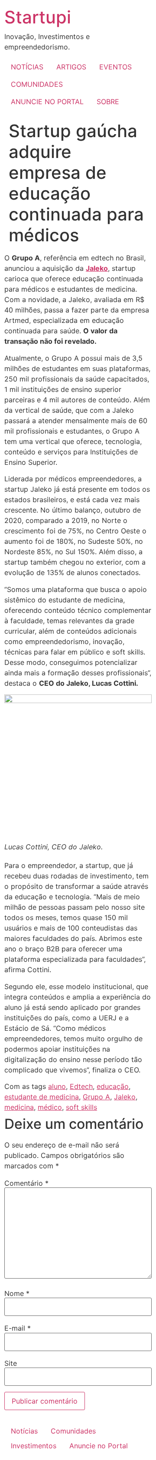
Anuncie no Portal (98, 1445)
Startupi (37, 17)
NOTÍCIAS (27, 66)
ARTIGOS (71, 66)
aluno (57, 1086)
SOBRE (108, 101)
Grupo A (96, 1096)
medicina (19, 1107)
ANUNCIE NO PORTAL (47, 101)
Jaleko (97, 268)
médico (50, 1107)
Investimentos (33, 1445)
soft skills (81, 1107)
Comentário (26, 1183)
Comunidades (73, 1431)
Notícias (24, 1431)
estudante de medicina (41, 1096)
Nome (16, 1293)
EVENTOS (115, 66)
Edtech (81, 1086)
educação (113, 1086)
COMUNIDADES (37, 84)
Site (10, 1363)
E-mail (17, 1328)
